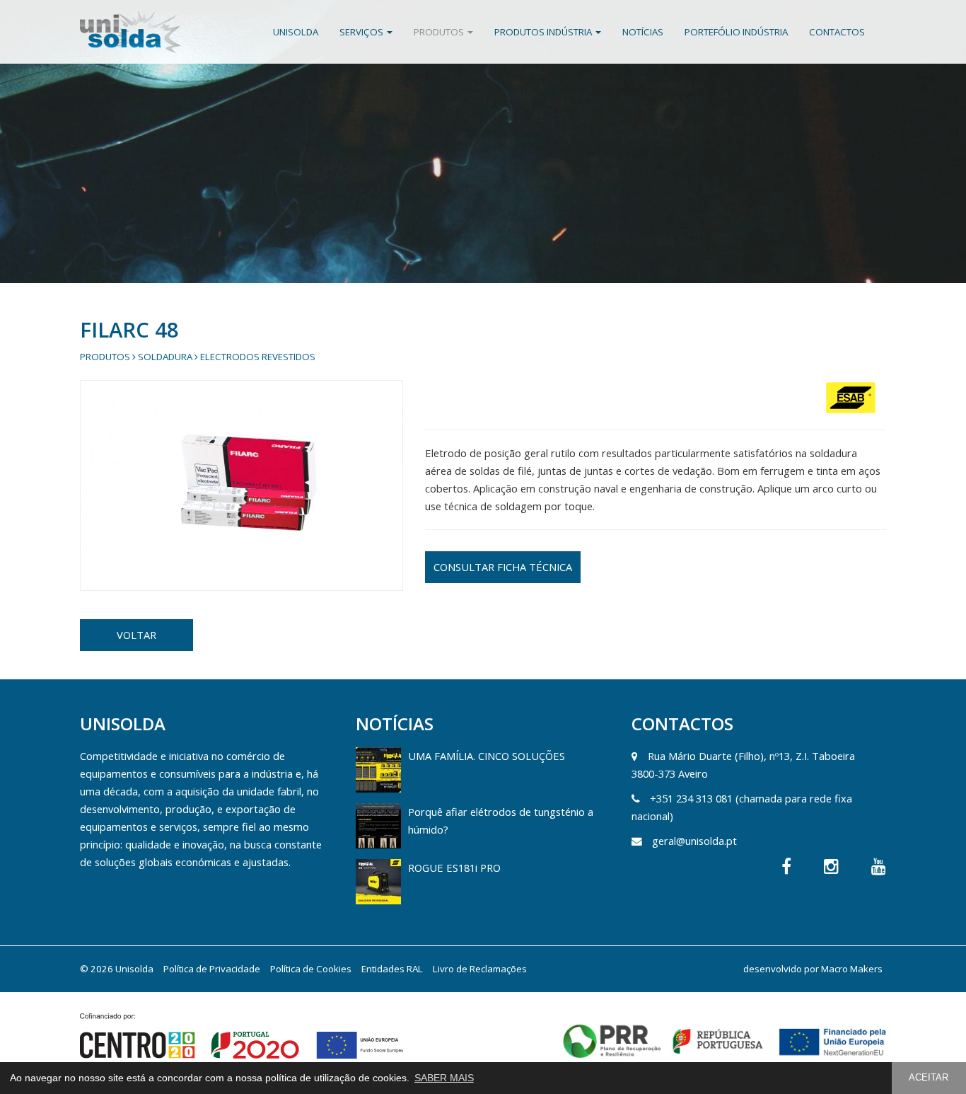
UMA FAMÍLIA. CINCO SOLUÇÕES (486, 756)
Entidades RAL (392, 968)
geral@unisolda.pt (694, 841)
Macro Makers (852, 968)
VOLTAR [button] (136, 635)
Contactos (837, 31)
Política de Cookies (310, 968)
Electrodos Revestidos (257, 356)
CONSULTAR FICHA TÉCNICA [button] (502, 567)
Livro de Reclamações (480, 968)
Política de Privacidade (211, 968)
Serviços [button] (362, 31)
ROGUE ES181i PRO (454, 867)
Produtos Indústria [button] (544, 31)
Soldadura (165, 356)
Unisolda (295, 31)
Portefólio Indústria (736, 31)
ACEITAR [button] (928, 1078)
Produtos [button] (440, 31)
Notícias (642, 31)
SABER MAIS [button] (444, 1077)
